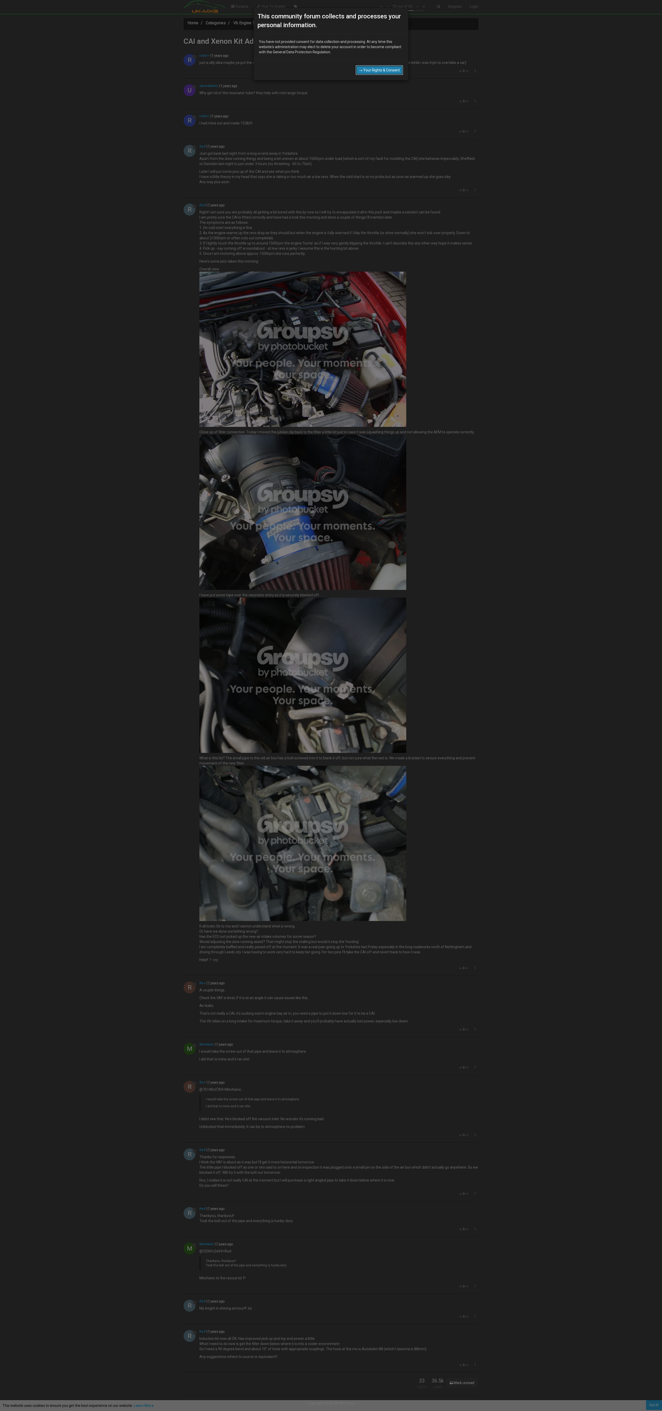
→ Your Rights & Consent (379, 70)
